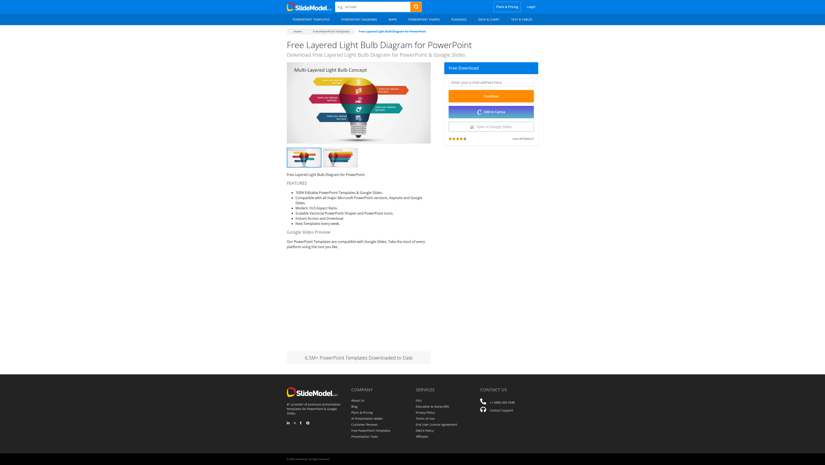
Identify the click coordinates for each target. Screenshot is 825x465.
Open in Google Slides (493, 126)
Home (298, 31)
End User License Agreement (436, 424)
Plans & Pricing (507, 7)
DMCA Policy (425, 430)
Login (531, 7)
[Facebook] (301, 423)
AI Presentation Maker (367, 418)
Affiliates (422, 437)
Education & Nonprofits (432, 406)
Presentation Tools (364, 437)
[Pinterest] (307, 423)
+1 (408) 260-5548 (502, 402)
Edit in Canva (494, 112)
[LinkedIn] (288, 423)
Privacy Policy (425, 412)
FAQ (419, 400)
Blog (354, 406)
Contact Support (501, 410)
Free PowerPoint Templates (331, 31)
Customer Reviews (364, 424)
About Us (357, 400)
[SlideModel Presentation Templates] (309, 7)
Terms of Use (425, 418)
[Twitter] (294, 423)
